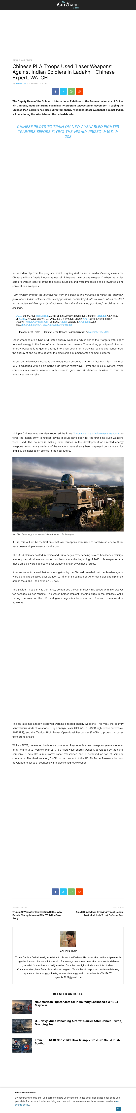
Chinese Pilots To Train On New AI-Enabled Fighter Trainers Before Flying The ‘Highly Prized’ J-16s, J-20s (68, 131)
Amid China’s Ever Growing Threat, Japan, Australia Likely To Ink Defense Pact (100, 914)
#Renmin (101, 315)
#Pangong (84, 321)
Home (15, 60)
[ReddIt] (79, 91)
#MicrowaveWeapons (37, 321)
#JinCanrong (42, 315)
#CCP (19, 315)
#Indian (63, 321)
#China (22, 318)
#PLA (86, 318)
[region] (68, 35)
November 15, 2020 (98, 332)
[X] (63, 91)
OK (118, 1109)
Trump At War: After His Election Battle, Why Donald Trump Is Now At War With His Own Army (37, 915)
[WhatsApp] (71, 91)
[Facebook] (55, 91)
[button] (17, 5)
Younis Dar (21, 83)
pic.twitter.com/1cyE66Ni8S (58, 324)
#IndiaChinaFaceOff (31, 324)
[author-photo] (68, 946)
